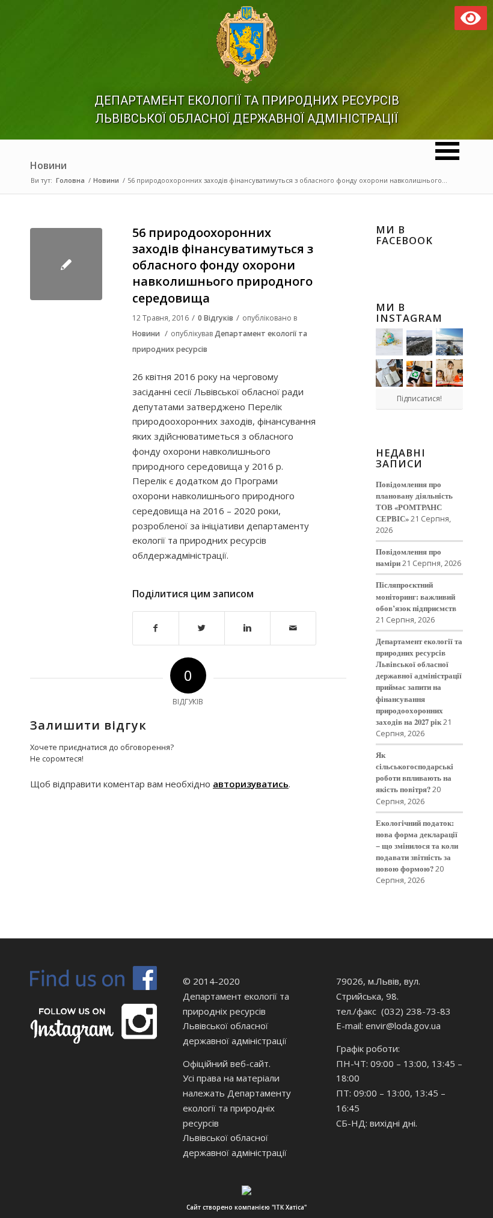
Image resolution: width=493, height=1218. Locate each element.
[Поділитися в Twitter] (201, 628)
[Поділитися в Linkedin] (247, 628)
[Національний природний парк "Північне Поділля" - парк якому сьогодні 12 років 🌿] (449, 341)
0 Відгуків (215, 318)
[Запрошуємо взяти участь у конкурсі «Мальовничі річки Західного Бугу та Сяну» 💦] (449, 372)
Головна (70, 180)
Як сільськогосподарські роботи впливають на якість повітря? (414, 772)
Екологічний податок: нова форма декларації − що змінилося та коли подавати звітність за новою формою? (417, 846)
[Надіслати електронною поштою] (293, 628)
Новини (48, 165)
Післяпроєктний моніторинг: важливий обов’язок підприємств (416, 596)
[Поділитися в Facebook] (156, 628)
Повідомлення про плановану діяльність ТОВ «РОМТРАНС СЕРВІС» (414, 501)
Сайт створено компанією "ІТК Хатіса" (246, 1207)
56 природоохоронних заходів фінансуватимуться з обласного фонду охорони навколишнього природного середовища (222, 265)
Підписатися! (419, 398)
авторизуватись (251, 784)
